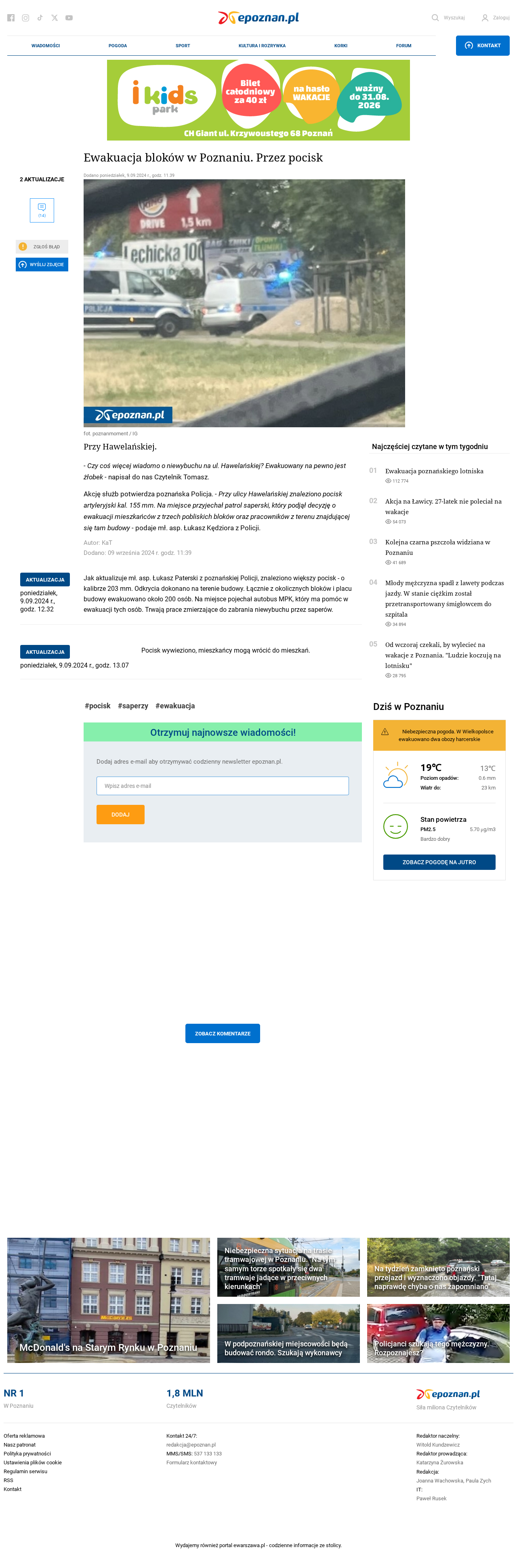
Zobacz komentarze (222, 1033)
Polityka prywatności (27, 1453)
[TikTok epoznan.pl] (40, 17)
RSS (8, 1480)
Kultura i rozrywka (262, 45)
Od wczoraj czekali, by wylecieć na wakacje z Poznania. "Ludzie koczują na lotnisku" (443, 655)
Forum (404, 45)
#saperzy (133, 705)
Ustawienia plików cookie (33, 1462)
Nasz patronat (20, 1444)
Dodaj (120, 814)
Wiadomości (46, 45)
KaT (107, 542)
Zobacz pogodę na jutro (439, 862)
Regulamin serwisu (25, 1471)
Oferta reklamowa (24, 1435)
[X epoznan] (54, 17)
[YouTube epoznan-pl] (69, 17)
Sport (183, 45)
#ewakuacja (175, 705)
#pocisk (98, 705)
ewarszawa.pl (249, 1545)
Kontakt (489, 45)
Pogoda (118, 45)
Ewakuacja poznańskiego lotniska (434, 471)
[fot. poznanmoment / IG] (223, 303)
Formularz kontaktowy (191, 1462)
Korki (340, 45)
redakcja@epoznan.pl (191, 1444)
